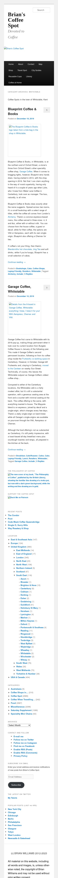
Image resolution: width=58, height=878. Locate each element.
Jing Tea (37, 249)
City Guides (36, 70)
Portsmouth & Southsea (32, 627)
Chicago (12, 812)
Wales (19, 666)
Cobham (25, 591)
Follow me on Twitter (24, 739)
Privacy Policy (20, 755)
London (20, 557)
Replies (28, 274)
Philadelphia (14, 821)
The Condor (13, 515)
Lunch (25, 458)
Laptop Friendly (14, 271)
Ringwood (25, 633)
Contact (31, 64)
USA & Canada (18, 677)
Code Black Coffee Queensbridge (23, 521)
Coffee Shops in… (19, 692)
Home (11, 64)
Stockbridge (26, 637)
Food (13, 702)
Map (40, 64)
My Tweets (12, 797)
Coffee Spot (16, 695)
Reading (24, 630)
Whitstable (36, 271)
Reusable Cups (15, 76)
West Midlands (23, 670)
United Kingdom (18, 546)
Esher (23, 598)
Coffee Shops (39, 268)
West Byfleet (26, 643)
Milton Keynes (27, 620)
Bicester (24, 581)
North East (21, 560)
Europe (14, 543)
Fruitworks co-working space (34, 358)
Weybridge (26, 646)
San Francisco (15, 825)
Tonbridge (25, 640)
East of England (24, 553)
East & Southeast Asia (21, 539)
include (20, 274)
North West (21, 564)
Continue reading (17, 262)
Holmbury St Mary (29, 607)
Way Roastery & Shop (18, 528)
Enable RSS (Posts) (23, 749)
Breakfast (20, 455)
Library (29, 76)
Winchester (26, 656)
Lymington (26, 614)
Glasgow (12, 828)
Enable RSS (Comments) (25, 752)
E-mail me (18, 736)
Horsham (25, 611)
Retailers (26, 271)
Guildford (25, 604)
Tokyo (11, 831)
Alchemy (12, 216)
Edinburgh (13, 815)
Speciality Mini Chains (21, 713)
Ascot (23, 578)
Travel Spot (22, 70)
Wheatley (25, 650)
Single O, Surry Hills (18, 525)
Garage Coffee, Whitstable (19, 289)
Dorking (24, 594)
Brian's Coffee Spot (16, 20)
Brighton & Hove (28, 585)
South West (21, 662)
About (20, 64)
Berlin (11, 818)
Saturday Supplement (21, 710)
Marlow (24, 617)
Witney (24, 659)
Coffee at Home (15, 82)
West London (14, 835)
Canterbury (26, 588)
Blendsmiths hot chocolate (20, 249)
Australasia (16, 688)
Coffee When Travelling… (23, 699)
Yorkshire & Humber (26, 673)
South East (21, 575)
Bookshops (21, 268)
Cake (29, 268)
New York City (14, 809)
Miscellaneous (18, 706)
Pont (10, 518)
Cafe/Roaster (32, 455)
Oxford (24, 624)
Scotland (20, 571)
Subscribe (16, 785)
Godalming (26, 601)
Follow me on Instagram (25, 742)
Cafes (41, 455)
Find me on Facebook (24, 746)
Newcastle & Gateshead (19, 838)
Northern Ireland (24, 568)
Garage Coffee (25, 171)
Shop (11, 70)
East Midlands (23, 550)
